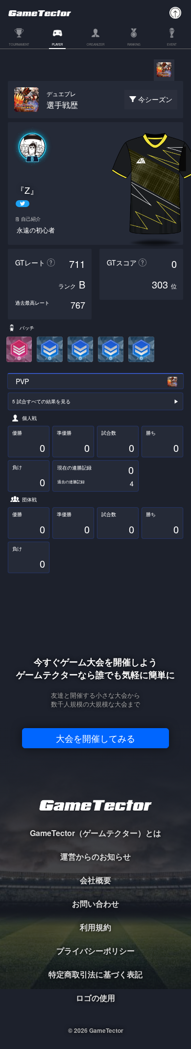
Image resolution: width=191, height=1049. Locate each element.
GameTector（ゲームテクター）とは (95, 833)
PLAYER (57, 45)
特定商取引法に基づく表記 (95, 974)
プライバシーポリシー (95, 950)
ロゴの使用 (95, 997)
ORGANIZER (95, 45)
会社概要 (95, 880)
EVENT (172, 45)
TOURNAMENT (19, 45)
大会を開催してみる (95, 738)
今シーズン (155, 99)
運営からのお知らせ (95, 856)
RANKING (134, 45)
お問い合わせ (95, 903)
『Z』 (27, 190)
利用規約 (95, 927)
